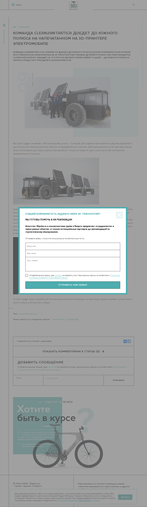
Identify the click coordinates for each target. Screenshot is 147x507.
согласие (58, 275)
